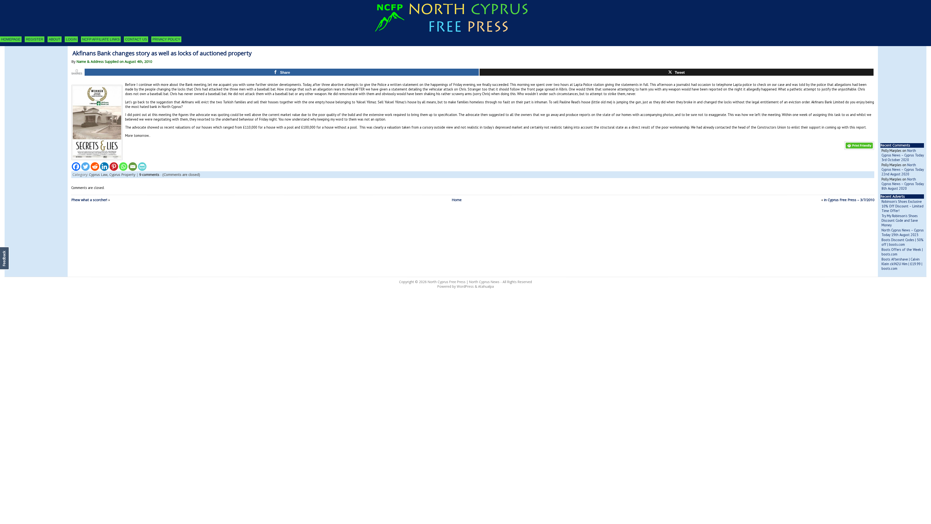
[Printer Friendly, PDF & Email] (859, 145)
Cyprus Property (122, 174)
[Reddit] (95, 166)
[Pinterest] (114, 166)
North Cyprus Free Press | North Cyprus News (463, 281)
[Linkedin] (104, 166)
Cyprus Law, (99, 174)
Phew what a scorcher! (89, 199)
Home (457, 199)
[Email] (132, 166)
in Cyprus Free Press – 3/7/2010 (849, 199)
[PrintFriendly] (142, 166)
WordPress (465, 286)
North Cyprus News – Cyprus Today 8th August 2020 (903, 184)
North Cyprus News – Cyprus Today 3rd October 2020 (903, 155)
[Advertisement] (31, 73)
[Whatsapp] (123, 166)
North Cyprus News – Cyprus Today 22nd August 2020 (903, 169)
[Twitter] (85, 166)
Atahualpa (486, 286)
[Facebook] (76, 166)
